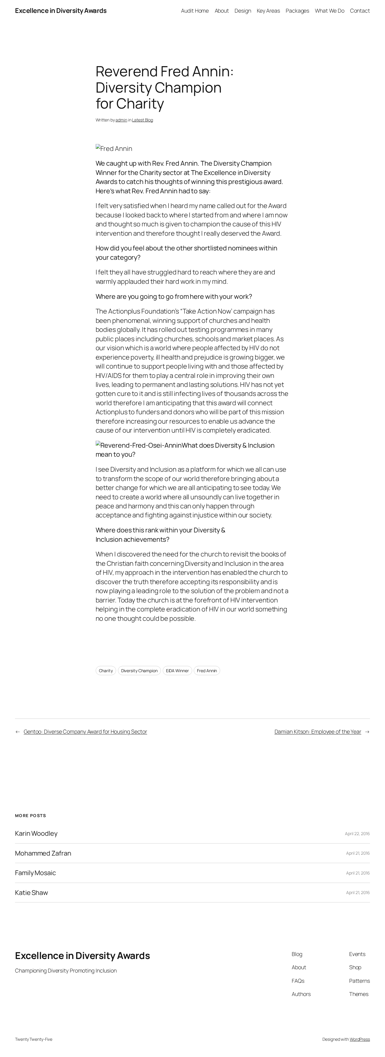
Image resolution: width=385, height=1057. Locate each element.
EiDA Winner (177, 670)
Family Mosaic (35, 872)
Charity (106, 670)
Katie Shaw (31, 892)
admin (121, 120)
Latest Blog (142, 120)
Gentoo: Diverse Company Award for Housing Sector (85, 731)
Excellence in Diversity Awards (60, 10)
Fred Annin (207, 670)
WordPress (360, 1039)
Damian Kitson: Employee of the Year (318, 731)
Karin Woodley (36, 833)
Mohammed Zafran (43, 853)
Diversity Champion (139, 670)
